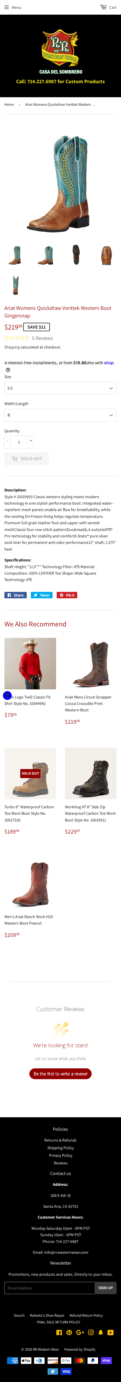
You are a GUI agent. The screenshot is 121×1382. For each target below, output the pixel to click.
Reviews (61, 1163)
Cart (112, 7)
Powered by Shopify (79, 1349)
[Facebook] (59, 1333)
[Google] (80, 1333)
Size (7, 376)
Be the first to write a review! (60, 1074)
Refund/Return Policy (86, 1315)
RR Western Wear (46, 1349)
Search (19, 1315)
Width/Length (16, 403)
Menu (16, 7)
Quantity (11, 430)
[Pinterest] (69, 1333)
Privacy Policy (60, 1155)
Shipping (12, 347)
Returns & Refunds (60, 1140)
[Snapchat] (101, 1333)
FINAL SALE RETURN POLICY (58, 1322)
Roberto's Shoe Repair (47, 1315)
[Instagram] (91, 1333)
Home (9, 104)
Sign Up (105, 1288)
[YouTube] (110, 1333)
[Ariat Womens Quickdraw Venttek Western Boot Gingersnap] (15, 254)
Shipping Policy (60, 1147)
